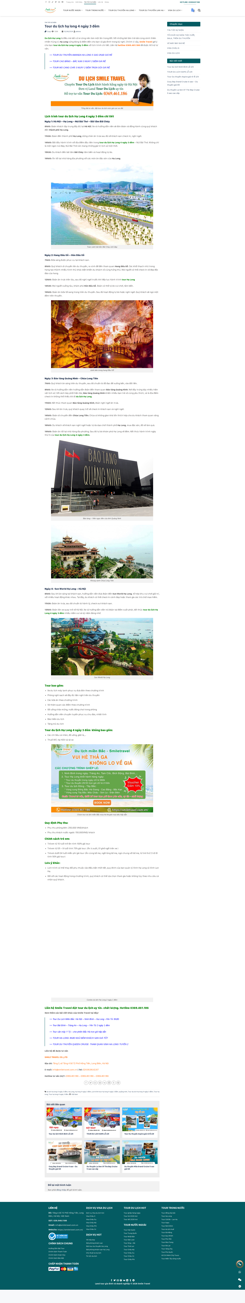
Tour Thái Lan (129, 1246)
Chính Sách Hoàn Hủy (56, 1255)
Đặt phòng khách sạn (94, 1243)
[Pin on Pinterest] (100, 1083)
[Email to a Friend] (95, 1083)
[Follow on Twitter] (56, 2)
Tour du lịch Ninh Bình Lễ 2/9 (180, 67)
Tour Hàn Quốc (129, 1230)
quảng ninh (123, 1092)
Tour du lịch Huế (167, 1229)
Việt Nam (74, 1094)
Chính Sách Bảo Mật (56, 1258)
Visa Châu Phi (91, 1226)
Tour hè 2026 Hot (130, 1216)
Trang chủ (70, 2)
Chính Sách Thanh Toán (57, 1252)
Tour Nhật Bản (129, 1236)
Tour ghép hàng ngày (132, 1213)
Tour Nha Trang (167, 1242)
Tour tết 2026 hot (131, 1219)
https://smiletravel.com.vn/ (70, 1229)
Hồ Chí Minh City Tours (170, 1255)
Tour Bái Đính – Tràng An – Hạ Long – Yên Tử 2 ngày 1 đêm (81, 1025)
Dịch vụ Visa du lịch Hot (95, 1213)
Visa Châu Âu (91, 1219)
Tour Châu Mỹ (129, 1249)
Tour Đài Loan (129, 1240)
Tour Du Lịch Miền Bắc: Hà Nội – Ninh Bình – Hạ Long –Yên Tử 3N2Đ (86, 1019)
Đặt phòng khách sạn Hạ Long (97, 1249)
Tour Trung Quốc (130, 1233)
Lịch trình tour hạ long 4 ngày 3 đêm (105, 1092)
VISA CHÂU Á (173, 48)
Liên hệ (100, 2)
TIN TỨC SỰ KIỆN (90, 2)
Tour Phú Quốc (167, 1252)
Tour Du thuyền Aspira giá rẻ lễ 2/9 (183, 76)
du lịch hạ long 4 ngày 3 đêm (57, 1092)
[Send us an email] (59, 2)
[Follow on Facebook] (46, 2)
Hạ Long (71, 1092)
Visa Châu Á (90, 1216)
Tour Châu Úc (129, 1256)
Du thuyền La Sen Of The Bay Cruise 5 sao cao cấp (183, 91)
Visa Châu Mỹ (91, 1223)
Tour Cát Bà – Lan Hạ (169, 1219)
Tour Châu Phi (129, 1259)
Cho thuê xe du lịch (93, 1253)
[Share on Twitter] (91, 1083)
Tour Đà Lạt (165, 1246)
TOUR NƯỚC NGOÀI (72, 10)
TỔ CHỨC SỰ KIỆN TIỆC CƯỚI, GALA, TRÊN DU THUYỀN (181, 37)
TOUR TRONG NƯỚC (94, 10)
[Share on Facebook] (86, 1083)
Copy (49, 31)
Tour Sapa (165, 1223)
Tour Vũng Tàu (167, 1249)
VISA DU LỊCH (174, 10)
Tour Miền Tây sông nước (171, 1259)
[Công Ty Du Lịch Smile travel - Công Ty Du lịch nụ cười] (52, 10)
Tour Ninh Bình (167, 1226)
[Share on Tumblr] (114, 1083)
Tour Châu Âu (129, 1253)
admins (78, 31)
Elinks (107, 2)
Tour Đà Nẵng (166, 1232)
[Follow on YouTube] (63, 2)
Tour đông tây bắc (168, 1213)
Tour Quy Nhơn (167, 1236)
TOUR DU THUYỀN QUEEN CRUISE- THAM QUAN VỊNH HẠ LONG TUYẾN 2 (90, 1044)
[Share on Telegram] (118, 1083)
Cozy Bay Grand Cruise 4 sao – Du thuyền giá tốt (182, 83)
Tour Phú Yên (166, 1239)
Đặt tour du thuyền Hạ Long (97, 1246)
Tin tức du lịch (91, 1256)
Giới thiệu (78, 2)
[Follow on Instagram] (49, 2)
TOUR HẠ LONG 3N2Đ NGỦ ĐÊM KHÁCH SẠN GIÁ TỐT (80, 1038)
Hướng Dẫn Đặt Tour (56, 1248)
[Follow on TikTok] (53, 2)
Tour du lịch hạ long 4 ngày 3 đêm (140, 1092)
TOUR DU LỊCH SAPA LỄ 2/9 (179, 72)
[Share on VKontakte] (104, 1083)
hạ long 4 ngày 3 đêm (83, 1092)
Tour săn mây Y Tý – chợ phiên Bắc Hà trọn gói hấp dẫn (79, 1032)
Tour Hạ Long (166, 1216)
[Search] (199, 10)
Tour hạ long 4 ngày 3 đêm (59, 1094)
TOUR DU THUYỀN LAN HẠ (151, 10)
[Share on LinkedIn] (109, 1083)
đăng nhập (61, 1190)
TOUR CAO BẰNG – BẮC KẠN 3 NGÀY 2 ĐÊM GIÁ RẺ (79, 61)
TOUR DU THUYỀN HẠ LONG (121, 10)
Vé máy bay (90, 1240)
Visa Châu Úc (91, 1229)
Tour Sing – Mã (129, 1243)
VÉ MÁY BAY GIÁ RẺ (176, 43)
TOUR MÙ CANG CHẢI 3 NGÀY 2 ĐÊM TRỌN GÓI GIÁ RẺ (81, 67)
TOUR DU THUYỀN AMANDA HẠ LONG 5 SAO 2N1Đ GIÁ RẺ (82, 55)
